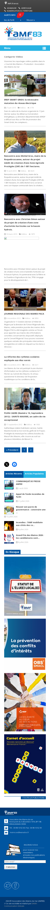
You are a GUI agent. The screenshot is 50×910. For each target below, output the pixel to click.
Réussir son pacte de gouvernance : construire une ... (31, 509)
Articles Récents (14, 473)
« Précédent (12, 449)
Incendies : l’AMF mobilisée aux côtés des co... (29, 523)
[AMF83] (23, 40)
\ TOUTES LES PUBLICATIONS (33, 798)
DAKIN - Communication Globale (21, 904)
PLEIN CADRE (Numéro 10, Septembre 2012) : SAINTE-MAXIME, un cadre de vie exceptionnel (24, 416)
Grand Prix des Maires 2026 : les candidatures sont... (30, 536)
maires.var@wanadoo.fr (19, 832)
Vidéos (23, 107)
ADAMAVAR (11, 8)
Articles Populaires (34, 473)
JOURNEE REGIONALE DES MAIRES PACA (24, 313)
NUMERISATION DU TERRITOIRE (19, 11)
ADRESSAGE (26, 8)
